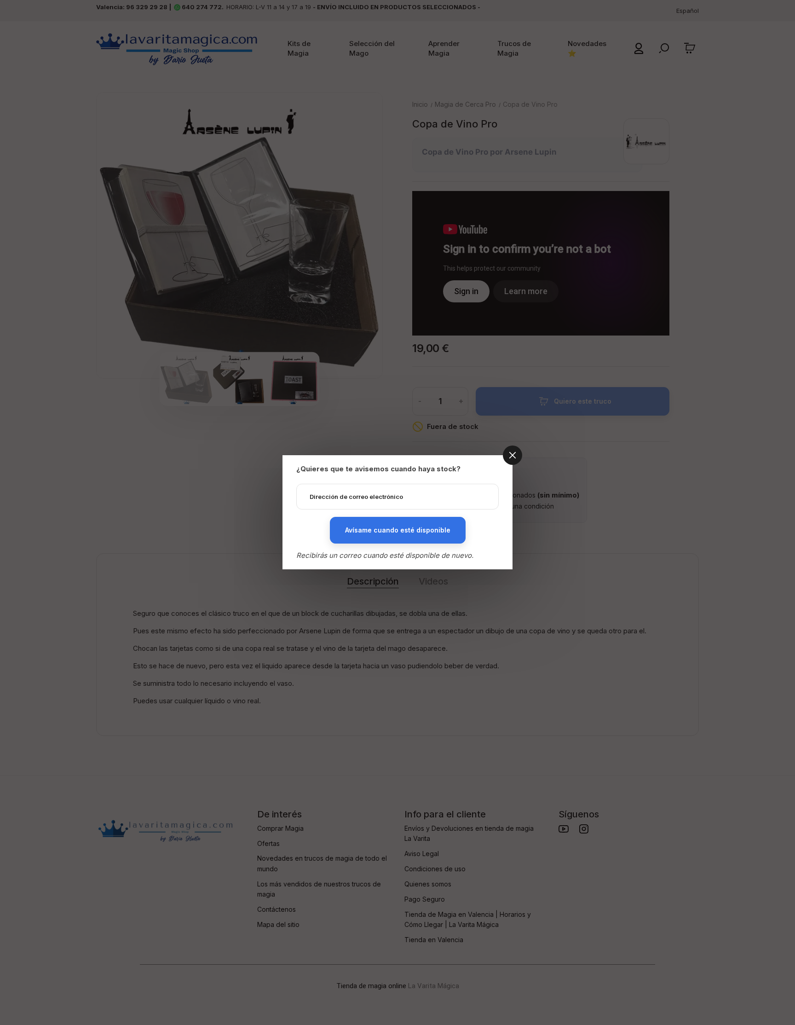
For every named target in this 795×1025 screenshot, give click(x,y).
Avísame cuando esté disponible (397, 530)
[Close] (512, 455)
